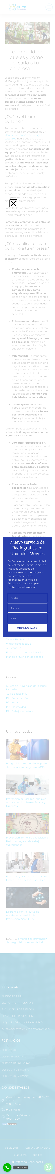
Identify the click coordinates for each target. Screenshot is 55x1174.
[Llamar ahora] (7, 1167)
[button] (13, 203)
